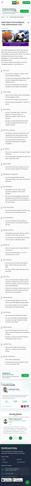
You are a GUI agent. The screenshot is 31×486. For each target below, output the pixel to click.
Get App (26, 375)
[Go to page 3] (20, 438)
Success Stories (21, 462)
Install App (25, 11)
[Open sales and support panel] (27, 482)
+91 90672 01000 (9, 473)
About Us (19, 459)
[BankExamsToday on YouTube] (22, 406)
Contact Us (5, 462)
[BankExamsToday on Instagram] (27, 406)
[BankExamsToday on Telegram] (25, 406)
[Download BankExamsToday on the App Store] (6, 480)
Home (3, 17)
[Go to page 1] (10, 438)
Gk (7, 17)
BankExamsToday (9, 448)
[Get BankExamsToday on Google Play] (17, 480)
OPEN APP (27, 2)
